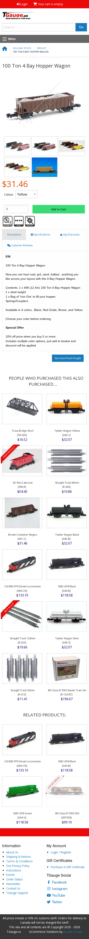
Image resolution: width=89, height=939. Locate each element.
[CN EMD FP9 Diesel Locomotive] (22, 564)
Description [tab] (14, 234)
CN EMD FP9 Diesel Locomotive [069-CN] (22, 588)
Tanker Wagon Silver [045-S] (67, 640)
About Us (12, 852)
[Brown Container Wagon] (22, 512)
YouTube (58, 895)
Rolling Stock (22, 48)
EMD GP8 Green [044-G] (22, 815)
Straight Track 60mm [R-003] (67, 485)
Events (10, 875)
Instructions (13, 870)
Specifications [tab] (41, 234)
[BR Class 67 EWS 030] (67, 791)
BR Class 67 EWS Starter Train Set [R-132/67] (67, 692)
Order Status (14, 879)
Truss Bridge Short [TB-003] (22, 433)
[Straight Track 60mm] (67, 460)
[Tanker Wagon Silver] (67, 616)
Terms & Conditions (19, 861)
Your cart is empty (50, 4)
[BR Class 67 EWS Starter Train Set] (67, 668)
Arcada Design (72, 932)
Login (24, 4)
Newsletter (13, 884)
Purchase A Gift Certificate (68, 867)
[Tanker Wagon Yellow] (67, 409)
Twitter (56, 901)
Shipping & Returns (18, 857)
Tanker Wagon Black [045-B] (67, 537)
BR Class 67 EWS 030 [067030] (67, 815)
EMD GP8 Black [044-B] (67, 588)
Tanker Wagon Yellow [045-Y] (67, 433)
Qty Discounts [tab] (71, 234)
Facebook (59, 882)
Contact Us (13, 888)
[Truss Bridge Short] (22, 409)
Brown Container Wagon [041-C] (22, 537)
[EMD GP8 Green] (22, 791)
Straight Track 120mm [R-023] (22, 640)
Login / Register (61, 852)
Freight (41, 48)
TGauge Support (17, 893)
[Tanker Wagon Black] (67, 512)
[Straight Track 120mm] (22, 616)
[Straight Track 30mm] (22, 668)
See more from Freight (68, 358)
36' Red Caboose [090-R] (22, 485)
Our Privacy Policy (17, 866)
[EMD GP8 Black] (67, 564)
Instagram (59, 888)
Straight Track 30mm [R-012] (23, 692)
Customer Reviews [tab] (21, 245)
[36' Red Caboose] (22, 460)
